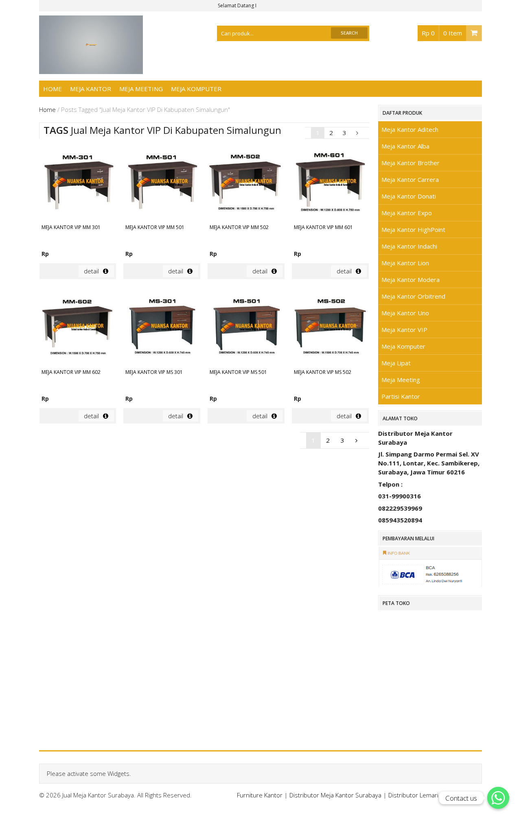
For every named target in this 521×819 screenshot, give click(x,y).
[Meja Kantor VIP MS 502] (330, 327)
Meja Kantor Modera (410, 279)
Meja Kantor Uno (405, 313)
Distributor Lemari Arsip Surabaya (435, 795)
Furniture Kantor (259, 795)
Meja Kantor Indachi (409, 246)
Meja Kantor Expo (406, 213)
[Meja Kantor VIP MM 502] (246, 182)
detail (91, 271)
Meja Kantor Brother (410, 163)
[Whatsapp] (498, 798)
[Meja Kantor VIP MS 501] (246, 327)
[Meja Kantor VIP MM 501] (161, 182)
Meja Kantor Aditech (409, 129)
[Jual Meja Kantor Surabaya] (91, 69)
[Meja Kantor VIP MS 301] (161, 327)
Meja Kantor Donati (408, 196)
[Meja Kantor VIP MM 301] (77, 182)
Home (52, 89)
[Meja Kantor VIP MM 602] (77, 327)
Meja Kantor (90, 89)
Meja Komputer (196, 89)
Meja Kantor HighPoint (413, 229)
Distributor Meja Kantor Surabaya (335, 795)
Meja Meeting (141, 89)
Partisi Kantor (400, 396)
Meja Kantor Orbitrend (413, 296)
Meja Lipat (396, 363)
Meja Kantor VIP (404, 329)
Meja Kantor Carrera (410, 179)
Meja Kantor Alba (405, 146)
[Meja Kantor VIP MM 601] (330, 182)
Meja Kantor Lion (405, 263)
